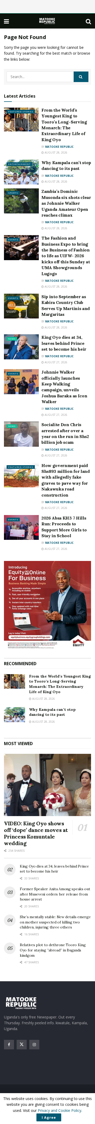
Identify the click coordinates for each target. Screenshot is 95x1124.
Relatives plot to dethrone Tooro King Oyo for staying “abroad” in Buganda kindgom (53, 950)
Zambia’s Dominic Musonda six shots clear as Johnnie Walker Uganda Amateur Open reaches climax (66, 203)
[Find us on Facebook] (9, 1044)
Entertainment (19, 164)
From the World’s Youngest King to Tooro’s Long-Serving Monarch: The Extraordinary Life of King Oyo (60, 684)
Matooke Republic (59, 147)
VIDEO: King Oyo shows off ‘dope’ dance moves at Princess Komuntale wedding (36, 833)
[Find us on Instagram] (34, 1044)
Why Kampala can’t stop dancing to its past (52, 712)
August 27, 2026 (55, 362)
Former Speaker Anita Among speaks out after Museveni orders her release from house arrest (55, 894)
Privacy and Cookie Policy (59, 1110)
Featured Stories (20, 111)
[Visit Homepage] (47, 21)
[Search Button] (88, 21)
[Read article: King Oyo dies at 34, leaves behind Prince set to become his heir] (21, 346)
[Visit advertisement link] (47, 605)
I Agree (49, 1117)
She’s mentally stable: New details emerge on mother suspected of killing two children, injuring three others (55, 922)
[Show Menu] (6, 21)
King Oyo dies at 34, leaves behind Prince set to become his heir (63, 343)
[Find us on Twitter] (22, 1044)
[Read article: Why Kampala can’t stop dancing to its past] (21, 172)
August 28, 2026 (55, 152)
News (12, 338)
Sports (13, 192)
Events (13, 239)
